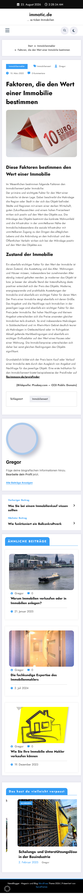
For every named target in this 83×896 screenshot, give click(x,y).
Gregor (62, 66)
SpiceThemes (41, 886)
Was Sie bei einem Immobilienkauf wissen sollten (38, 508)
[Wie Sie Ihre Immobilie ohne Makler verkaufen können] (41, 725)
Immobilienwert (44, 66)
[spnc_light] (74, 31)
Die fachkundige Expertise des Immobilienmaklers (34, 677)
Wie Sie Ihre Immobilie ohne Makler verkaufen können (37, 753)
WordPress (43, 883)
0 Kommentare (38, 73)
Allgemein (14, 803)
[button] (7, 889)
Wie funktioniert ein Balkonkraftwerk (35, 524)
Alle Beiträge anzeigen (19, 482)
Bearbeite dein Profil (19, 474)
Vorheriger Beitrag (18, 500)
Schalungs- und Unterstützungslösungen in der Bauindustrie (40, 854)
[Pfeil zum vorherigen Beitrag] (74, 505)
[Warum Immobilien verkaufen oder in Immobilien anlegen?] (41, 572)
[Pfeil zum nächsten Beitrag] (74, 523)
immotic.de (40, 14)
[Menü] (7, 30)
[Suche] (65, 31)
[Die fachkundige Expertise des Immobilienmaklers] (41, 648)
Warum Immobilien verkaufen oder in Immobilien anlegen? (38, 600)
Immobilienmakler (17, 66)
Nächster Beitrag (17, 518)
